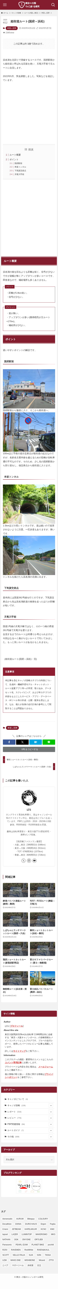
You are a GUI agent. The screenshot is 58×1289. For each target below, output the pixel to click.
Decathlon (6, 1224)
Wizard (42, 1260)
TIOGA (48, 1255)
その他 (13, 1136)
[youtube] (34, 861)
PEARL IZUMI (22, 1245)
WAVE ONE (15, 1260)
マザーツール (18, 1265)
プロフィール (16, 1026)
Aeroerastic (7, 1219)
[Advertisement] (29, 217)
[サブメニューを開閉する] (51, 1105)
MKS (53, 1234)
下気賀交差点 (20, 170)
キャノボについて (17, 1099)
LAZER (15, 1234)
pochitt (51, 1245)
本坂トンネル (20, 167)
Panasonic (7, 1245)
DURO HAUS (31, 1224)
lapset (5, 1234)
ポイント (14, 159)
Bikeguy (30, 1219)
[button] (9, 742)
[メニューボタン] (5, 5)
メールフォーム (45, 1067)
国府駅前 (18, 163)
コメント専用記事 (13, 1062)
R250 (4, 1250)
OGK (16, 1239)
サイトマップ (19, 1051)
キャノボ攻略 (16, 1105)
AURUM (20, 1219)
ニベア (5, 1265)
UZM (4, 1260)
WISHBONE (29, 1260)
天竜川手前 (19, 174)
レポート (14, 1111)
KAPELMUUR (31, 1229)
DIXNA (18, 1224)
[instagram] (29, 861)
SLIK (31, 1255)
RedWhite (28, 1250)
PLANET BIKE (38, 1245)
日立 (39, 1265)
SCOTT (5, 1255)
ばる (29, 809)
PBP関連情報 (16, 1124)
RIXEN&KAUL (43, 1250)
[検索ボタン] (53, 5)
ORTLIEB (38, 1239)
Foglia (52, 1224)
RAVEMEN (16, 1250)
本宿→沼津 (11, 28)
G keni (5, 1229)
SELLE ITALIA (19, 1255)
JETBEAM (16, 1229)
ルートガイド (15, 1130)
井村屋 (30, 1265)
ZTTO (51, 1260)
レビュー (14, 1118)
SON (39, 1255)
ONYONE (26, 1239)
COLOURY (43, 1219)
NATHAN (6, 1239)
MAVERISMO (41, 1234)
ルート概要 (15, 155)
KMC (52, 1229)
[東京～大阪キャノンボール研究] (29, 5)
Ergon (43, 1224)
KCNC (43, 1229)
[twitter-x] (23, 861)
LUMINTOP (27, 1234)
